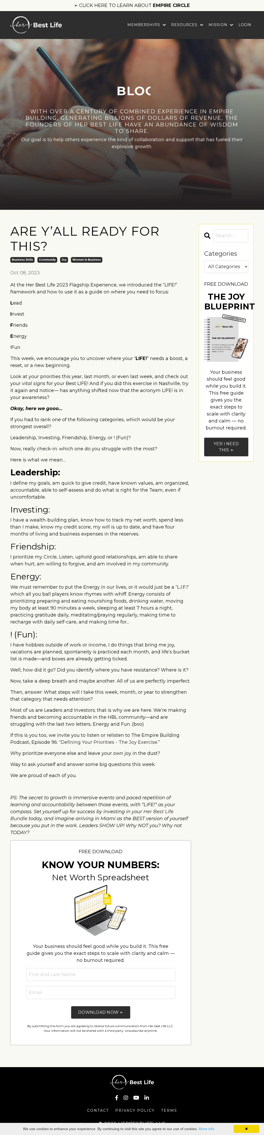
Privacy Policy (135, 1110)
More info (206, 1129)
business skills (22, 259)
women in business (86, 259)
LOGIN (244, 24)
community (47, 259)
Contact (98, 1110)
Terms (169, 1110)
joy (64, 259)
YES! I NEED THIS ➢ (226, 446)
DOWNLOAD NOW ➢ (100, 1012)
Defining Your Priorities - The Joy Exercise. (109, 742)
